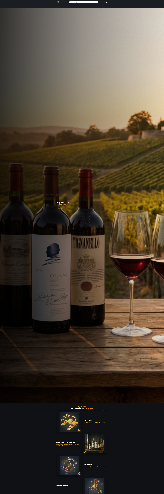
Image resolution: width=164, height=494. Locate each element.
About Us (69, 5)
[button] (107, 2)
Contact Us (75, 5)
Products (63, 5)
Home (58, 5)
